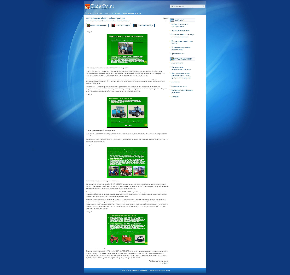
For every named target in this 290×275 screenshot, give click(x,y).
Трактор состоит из (178, 54)
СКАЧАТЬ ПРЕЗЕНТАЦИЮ (98, 25)
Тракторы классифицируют (181, 30)
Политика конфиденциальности (159, 270)
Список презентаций (112, 13)
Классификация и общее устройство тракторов (115, 20)
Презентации (89, 20)
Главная (89, 13)
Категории (98, 13)
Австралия (175, 96)
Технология (97, 20)
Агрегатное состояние (179, 86)
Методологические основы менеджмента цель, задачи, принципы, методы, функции (181, 76)
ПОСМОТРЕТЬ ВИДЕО (122, 25)
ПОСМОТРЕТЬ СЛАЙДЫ (145, 25)
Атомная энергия (177, 63)
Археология (176, 82)
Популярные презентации (132, 13)
